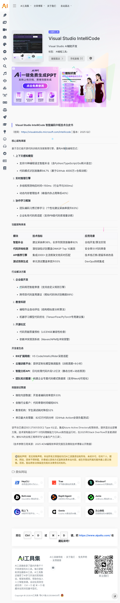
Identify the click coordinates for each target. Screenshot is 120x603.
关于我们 (51, 6)
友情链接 (56, 560)
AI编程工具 (54, 32)
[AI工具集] (29, 559)
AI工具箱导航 (56, 557)
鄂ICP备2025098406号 (49, 595)
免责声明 (82, 557)
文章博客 (38, 6)
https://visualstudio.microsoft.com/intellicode (46, 131)
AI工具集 (24, 6)
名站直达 (65, 6)
